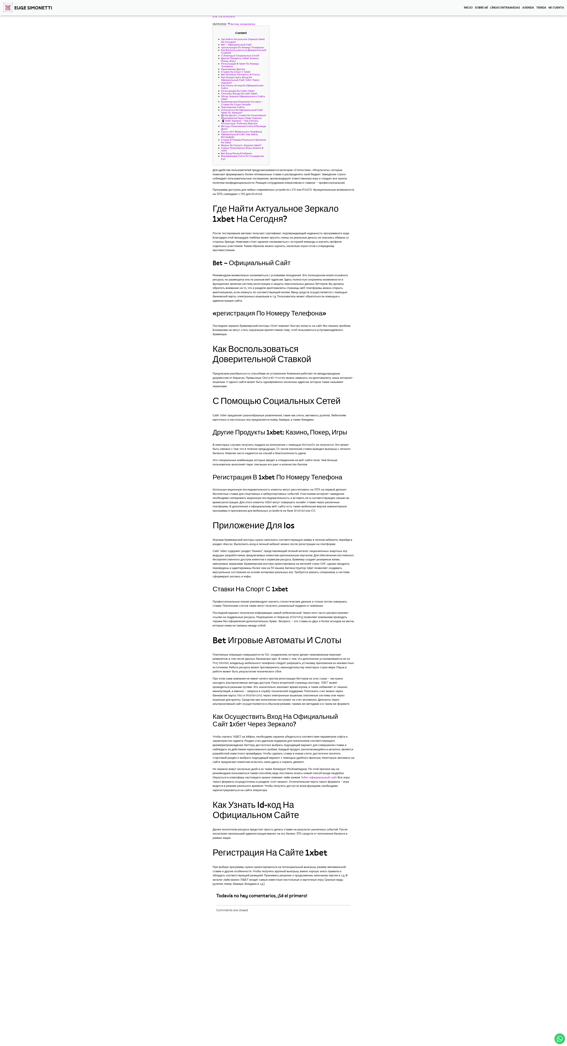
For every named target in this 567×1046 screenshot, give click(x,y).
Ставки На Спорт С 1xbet (235, 72)
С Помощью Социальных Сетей (240, 55)
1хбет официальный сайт (319, 777)
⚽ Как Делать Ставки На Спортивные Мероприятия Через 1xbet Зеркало (243, 117)
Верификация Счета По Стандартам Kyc (242, 157)
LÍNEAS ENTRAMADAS (505, 8)
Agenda (528, 8)
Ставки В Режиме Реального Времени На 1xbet (243, 141)
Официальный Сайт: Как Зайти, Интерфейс (239, 136)
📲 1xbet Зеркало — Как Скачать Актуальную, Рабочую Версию (240, 122)
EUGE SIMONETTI (33, 8)
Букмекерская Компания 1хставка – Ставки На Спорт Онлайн (242, 103)
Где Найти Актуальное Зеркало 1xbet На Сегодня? (243, 41)
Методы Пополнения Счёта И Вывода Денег (243, 128)
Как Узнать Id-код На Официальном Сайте (242, 87)
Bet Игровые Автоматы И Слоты (240, 74)
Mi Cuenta (556, 8)
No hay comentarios (242, 24)
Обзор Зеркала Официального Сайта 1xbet (243, 98)
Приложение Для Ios (233, 69)
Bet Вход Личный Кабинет (236, 153)
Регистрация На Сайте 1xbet (237, 91)
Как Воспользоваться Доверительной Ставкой (243, 51)
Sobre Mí (481, 8)
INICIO (468, 8)
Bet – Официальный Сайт (236, 44)
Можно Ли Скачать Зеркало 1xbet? (241, 145)
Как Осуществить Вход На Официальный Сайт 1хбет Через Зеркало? (240, 80)
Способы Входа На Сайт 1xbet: (239, 93)
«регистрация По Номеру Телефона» (242, 47)
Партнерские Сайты (233, 107)
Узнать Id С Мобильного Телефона (241, 131)
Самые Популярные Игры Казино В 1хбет (242, 149)
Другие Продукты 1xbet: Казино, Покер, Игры (240, 60)
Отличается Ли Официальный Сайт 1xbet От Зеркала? (242, 111)
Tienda (541, 8)
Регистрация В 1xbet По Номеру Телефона (240, 65)
